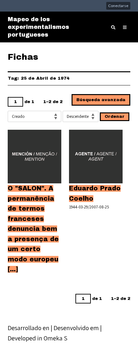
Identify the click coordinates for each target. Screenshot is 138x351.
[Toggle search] (113, 27)
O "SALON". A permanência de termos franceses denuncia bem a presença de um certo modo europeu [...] (33, 229)
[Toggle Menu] (124, 27)
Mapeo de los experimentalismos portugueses (38, 27)
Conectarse (118, 5)
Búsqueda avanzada (100, 100)
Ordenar (115, 116)
